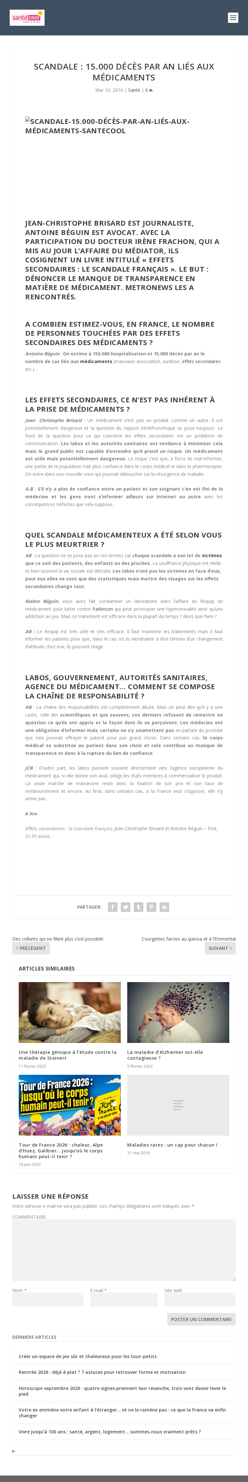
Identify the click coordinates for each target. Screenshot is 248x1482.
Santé (134, 90)
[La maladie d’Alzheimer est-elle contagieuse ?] (178, 1012)
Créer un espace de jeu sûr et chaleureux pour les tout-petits (88, 1356)
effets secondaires (201, 361)
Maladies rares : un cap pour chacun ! (172, 1145)
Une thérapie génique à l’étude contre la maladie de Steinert (68, 1055)
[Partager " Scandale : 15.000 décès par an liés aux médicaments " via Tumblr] (138, 907)
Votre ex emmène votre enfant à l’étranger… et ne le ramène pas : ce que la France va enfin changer (122, 1413)
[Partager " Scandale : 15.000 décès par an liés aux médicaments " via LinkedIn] (164, 907)
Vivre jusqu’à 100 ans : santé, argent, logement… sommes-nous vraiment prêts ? (110, 1432)
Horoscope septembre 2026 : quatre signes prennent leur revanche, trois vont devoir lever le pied (122, 1391)
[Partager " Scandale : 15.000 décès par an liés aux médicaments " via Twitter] (125, 907)
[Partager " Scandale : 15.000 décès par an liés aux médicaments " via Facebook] (112, 907)
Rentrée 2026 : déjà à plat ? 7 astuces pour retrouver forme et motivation (102, 1372)
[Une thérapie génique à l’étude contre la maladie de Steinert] (70, 1012)
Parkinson (102, 609)
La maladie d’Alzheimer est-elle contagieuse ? (165, 1055)
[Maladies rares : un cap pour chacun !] (178, 1105)
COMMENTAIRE (29, 1217)
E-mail (98, 1290)
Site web (173, 1290)
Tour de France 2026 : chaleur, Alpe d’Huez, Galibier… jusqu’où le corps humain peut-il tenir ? (61, 1150)
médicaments (96, 361)
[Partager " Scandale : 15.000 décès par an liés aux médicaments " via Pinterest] (151, 907)
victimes (212, 555)
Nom (19, 1290)
